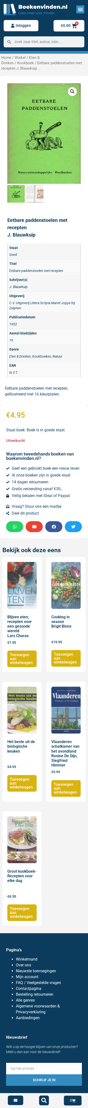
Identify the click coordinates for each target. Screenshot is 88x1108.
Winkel (20, 57)
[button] (80, 9)
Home (6, 57)
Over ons (23, 965)
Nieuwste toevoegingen (36, 971)
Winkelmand (26, 959)
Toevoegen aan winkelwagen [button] (21, 658)
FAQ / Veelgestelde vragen (38, 982)
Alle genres (25, 1000)
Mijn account (27, 976)
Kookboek (25, 63)
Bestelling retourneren (34, 994)
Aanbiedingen (28, 1017)
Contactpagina (28, 988)
